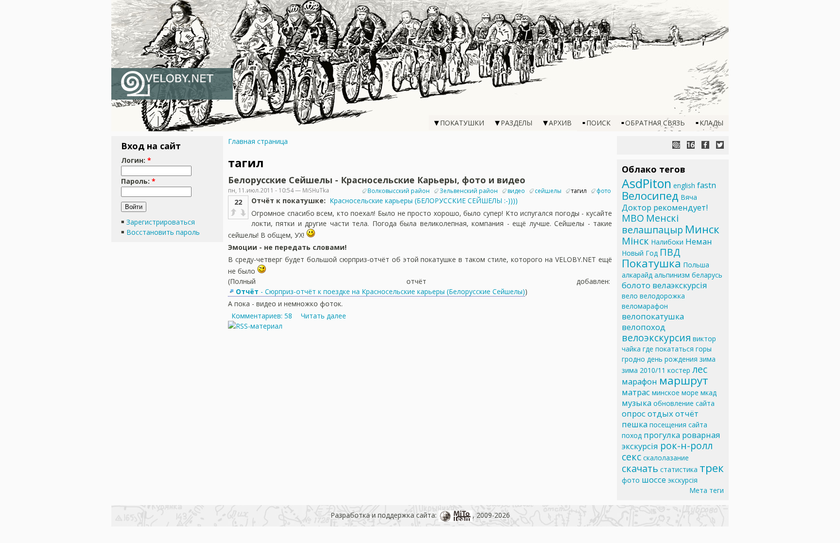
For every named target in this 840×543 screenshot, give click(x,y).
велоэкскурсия (656, 337)
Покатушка (651, 263)
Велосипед (650, 195)
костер (678, 370)
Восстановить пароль (163, 232)
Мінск (635, 240)
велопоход (643, 327)
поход (632, 435)
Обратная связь (655, 122)
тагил (579, 191)
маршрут (683, 380)
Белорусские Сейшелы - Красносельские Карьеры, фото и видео (376, 180)
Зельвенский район (468, 191)
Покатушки (462, 122)
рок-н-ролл (686, 445)
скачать (640, 468)
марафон (639, 381)
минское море (675, 392)
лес (699, 369)
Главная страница (258, 141)
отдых (660, 413)
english (684, 185)
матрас (636, 392)
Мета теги (706, 490)
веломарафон (645, 306)
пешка (635, 424)
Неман (698, 241)
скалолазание (666, 457)
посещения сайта (678, 424)
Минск (702, 229)
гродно (633, 359)
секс (631, 456)
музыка (636, 402)
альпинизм (672, 275)
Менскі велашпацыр (652, 223)
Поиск (598, 122)
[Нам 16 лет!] (691, 145)
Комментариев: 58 (261, 315)
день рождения (672, 359)
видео (516, 191)
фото (603, 191)
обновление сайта (684, 403)
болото (636, 285)
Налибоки (667, 241)
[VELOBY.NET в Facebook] (705, 145)
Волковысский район (399, 191)
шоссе (654, 479)
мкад (708, 392)
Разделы (516, 122)
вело (630, 295)
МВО (633, 218)
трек (712, 467)
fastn (706, 185)
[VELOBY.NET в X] (720, 145)
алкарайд (637, 275)
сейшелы (548, 191)
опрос (634, 413)
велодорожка (662, 295)
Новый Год (640, 253)
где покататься (668, 348)
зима (708, 359)
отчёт (687, 413)
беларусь (707, 275)
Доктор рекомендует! (665, 207)
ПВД (670, 252)
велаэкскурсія (679, 285)
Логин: (136, 160)
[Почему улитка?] (676, 145)
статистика (679, 469)
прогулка (662, 434)
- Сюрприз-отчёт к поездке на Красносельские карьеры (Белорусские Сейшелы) (380, 291)
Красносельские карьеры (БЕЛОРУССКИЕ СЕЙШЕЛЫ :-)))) (424, 200)
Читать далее (323, 315)
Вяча (689, 197)
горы (704, 348)
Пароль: (138, 181)
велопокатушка (653, 316)
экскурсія (683, 480)
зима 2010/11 (643, 370)
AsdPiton (646, 183)
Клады (711, 122)
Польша (696, 264)
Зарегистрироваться (160, 222)
